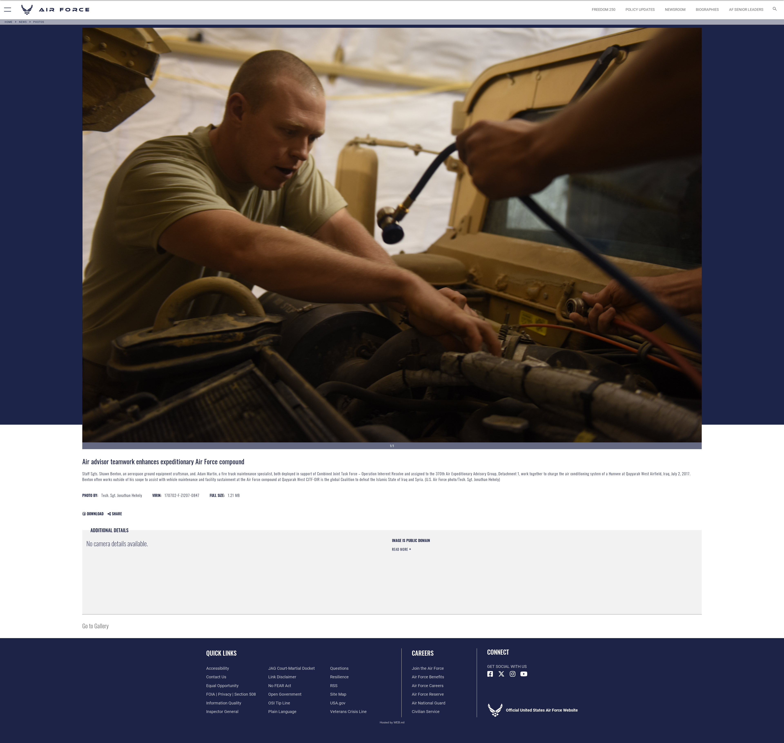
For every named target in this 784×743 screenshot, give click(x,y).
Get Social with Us (507, 666)
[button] (6, 9)
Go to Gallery (95, 625)
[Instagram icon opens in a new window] (513, 674)
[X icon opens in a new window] (501, 674)
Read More (400, 549)
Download (95, 513)
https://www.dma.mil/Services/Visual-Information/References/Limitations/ (522, 564)
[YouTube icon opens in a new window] (524, 674)
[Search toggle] (774, 10)
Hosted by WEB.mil (392, 722)
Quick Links (221, 652)
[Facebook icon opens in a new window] (490, 674)
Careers (423, 652)
